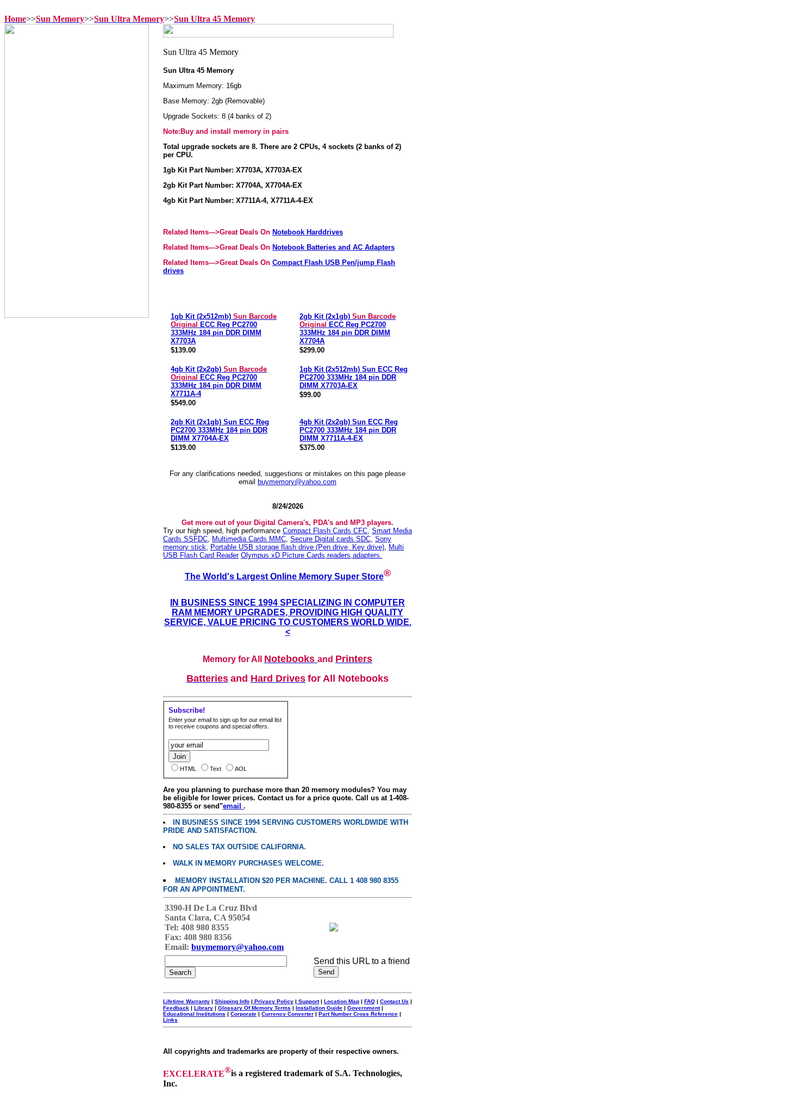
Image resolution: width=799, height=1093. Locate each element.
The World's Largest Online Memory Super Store (284, 576)
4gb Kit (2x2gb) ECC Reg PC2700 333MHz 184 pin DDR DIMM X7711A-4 (219, 381)
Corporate (243, 1014)
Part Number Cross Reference (358, 1014)
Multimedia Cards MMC (249, 539)
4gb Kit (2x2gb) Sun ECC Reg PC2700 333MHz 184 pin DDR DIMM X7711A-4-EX (348, 430)
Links (170, 1020)
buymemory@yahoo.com (297, 482)
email (233, 806)
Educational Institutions (194, 1014)
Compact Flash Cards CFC (325, 531)
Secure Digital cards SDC (330, 539)
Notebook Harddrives (307, 232)
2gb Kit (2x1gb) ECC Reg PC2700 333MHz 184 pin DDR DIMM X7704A (347, 328)
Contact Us (394, 1001)
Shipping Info (232, 1001)
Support (308, 1001)
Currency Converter (287, 1014)
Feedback (176, 1008)
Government (363, 1008)
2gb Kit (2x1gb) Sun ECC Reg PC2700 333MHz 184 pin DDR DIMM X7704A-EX (220, 430)
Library (203, 1008)
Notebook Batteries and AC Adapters (333, 247)
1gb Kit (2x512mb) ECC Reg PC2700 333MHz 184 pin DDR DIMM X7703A (224, 328)
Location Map (341, 1001)
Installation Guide (319, 1008)
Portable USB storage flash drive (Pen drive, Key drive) (297, 547)
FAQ (369, 1001)
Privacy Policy (273, 1001)
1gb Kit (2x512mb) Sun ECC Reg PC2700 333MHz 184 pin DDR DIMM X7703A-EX (353, 377)
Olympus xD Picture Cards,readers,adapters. (311, 555)
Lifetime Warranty (186, 1001)
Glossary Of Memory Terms (254, 1008)
